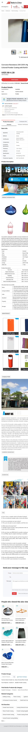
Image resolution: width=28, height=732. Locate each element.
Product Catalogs (22, 677)
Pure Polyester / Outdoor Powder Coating (8, 682)
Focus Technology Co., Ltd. (18, 726)
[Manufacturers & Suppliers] (14, 2)
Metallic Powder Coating (20, 682)
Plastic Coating (16, 696)
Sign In (3, 114)
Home (2, 10)
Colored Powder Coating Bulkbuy (10, 718)
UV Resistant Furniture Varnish (10, 700)
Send (14, 593)
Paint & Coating (14, 10)
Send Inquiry (14, 79)
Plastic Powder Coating (8, 711)
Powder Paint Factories (8, 707)
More (2, 721)
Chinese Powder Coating (8, 714)
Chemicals (8, 10)
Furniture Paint (22, 10)
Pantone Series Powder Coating (8, 680)
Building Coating (6, 696)
